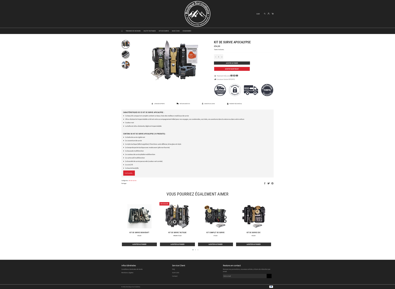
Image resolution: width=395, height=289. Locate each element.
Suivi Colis (175, 272)
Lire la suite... (129, 173)
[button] (193, 250)
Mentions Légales (127, 272)
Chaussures (187, 31)
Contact (174, 276)
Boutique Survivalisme (133, 287)
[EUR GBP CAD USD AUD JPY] (259, 14)
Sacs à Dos (175, 31)
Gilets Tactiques (150, 31)
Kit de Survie (132, 180)
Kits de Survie (164, 31)
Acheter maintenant (232, 69)
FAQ (173, 269)
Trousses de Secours (133, 31)
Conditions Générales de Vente (132, 269)
